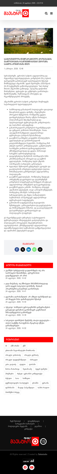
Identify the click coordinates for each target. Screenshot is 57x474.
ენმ (24, 346)
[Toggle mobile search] (46, 13)
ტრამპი (35, 383)
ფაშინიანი (9, 387)
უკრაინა (45, 383)
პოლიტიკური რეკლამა (17, 426)
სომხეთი (26, 378)
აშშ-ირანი (15, 346)
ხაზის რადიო (43, 387)
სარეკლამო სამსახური (25, 424)
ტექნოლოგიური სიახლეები (17, 383)
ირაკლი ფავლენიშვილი (15, 359)
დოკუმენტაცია (34, 421)
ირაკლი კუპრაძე (31, 355)
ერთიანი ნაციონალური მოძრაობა (20, 350)
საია (17, 378)
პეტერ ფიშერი (41, 369)
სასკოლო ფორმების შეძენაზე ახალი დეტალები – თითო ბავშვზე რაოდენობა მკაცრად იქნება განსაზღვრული (28, 323)
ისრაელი (34, 359)
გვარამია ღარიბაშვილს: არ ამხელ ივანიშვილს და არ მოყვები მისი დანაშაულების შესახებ (28, 298)
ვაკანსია (38, 426)
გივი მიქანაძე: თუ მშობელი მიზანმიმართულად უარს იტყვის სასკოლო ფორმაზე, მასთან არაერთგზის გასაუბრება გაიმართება (27, 286)
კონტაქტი (28, 429)
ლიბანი (32, 364)
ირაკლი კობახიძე (13, 355)
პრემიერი (9, 373)
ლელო (23, 364)
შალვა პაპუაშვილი (26, 387)
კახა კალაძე (10, 364)
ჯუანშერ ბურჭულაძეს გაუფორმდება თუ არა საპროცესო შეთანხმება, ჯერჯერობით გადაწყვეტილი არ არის (25, 273)
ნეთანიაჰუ (27, 369)
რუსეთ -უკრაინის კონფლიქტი (30, 373)
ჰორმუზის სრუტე (12, 392)
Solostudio (42, 454)
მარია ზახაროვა (12, 369)
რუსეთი (8, 378)
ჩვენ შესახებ (15, 421)
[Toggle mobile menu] (51, 13)
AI (6, 346)
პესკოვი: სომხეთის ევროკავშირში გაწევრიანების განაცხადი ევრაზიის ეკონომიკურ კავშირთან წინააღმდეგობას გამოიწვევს (28, 310)
